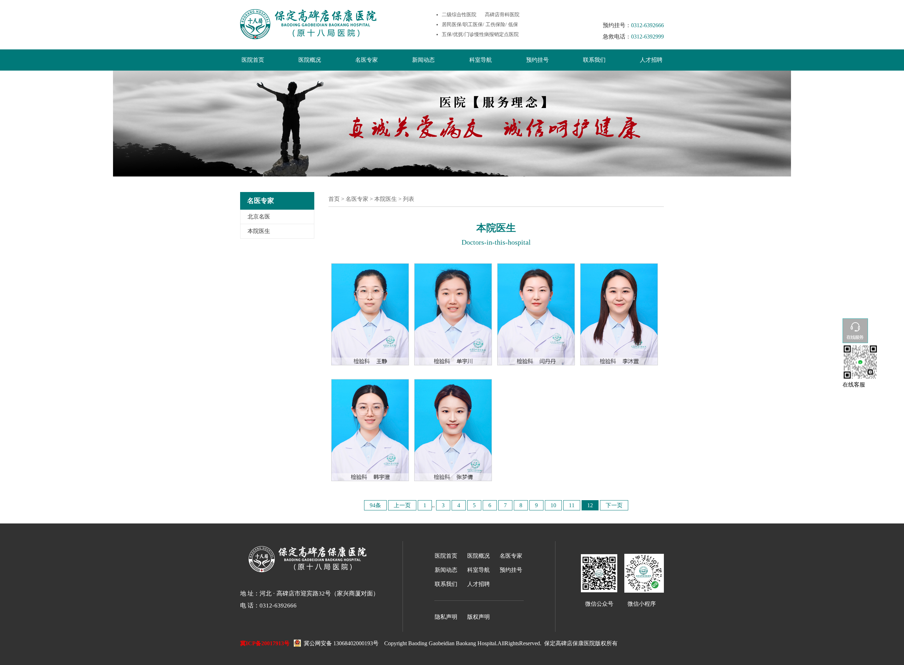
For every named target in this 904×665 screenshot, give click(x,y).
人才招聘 (651, 60)
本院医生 (259, 231)
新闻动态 (423, 60)
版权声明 (478, 617)
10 (553, 505)
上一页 (402, 505)
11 (572, 505)
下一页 (614, 505)
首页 (334, 199)
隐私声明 (446, 617)
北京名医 (259, 217)
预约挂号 (537, 60)
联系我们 (594, 60)
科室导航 (480, 60)
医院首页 (253, 60)
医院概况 (309, 60)
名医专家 (366, 60)
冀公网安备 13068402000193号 (340, 642)
